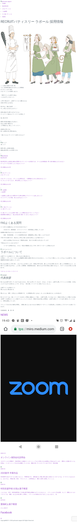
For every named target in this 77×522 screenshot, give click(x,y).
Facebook (6, 512)
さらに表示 (4, 508)
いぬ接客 (4, 11)
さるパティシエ (6, 8)
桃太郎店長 (5, 6)
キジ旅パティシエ (7, 14)
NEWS (4, 16)
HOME (4, 3)
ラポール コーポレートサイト (9, 271)
